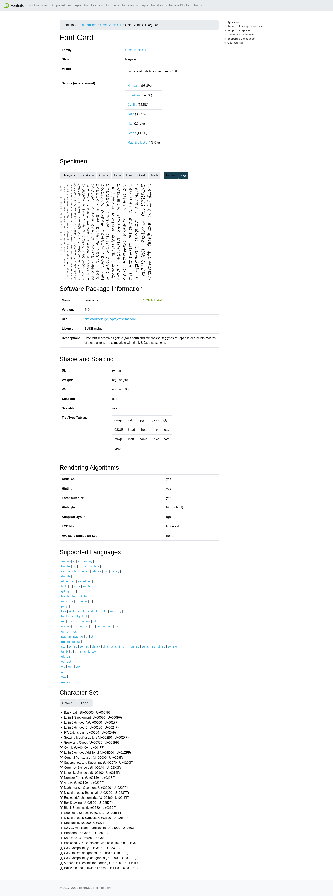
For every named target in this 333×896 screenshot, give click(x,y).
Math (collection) (139, 142)
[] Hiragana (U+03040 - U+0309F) (84, 832)
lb (67, 616)
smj (117, 646)
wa (63, 666)
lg (78, 616)
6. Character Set (234, 42)
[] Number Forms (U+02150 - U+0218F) (87, 777)
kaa (63, 611)
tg (62, 651)
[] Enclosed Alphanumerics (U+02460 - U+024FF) (94, 797)
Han (130, 123)
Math (154, 175)
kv (105, 611)
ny (116, 626)
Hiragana (134, 85)
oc (63, 631)
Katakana (134, 95)
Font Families (38, 5)
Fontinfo (17, 5)
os (75, 631)
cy (117, 571)
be (69, 566)
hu (86, 596)
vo (63, 661)
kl (84, 611)
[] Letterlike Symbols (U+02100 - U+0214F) (90, 772)
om (69, 631)
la (62, 616)
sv (169, 646)
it (90, 601)
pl (87, 636)
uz (68, 656)
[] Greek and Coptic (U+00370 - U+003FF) (89, 742)
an (79, 561)
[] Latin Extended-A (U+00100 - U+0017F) (89, 722)
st (158, 646)
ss (153, 646)
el (62, 581)
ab (69, 561)
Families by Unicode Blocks (170, 5)
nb (69, 626)
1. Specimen (232, 22)
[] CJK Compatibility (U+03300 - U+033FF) (90, 848)
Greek (132, 133)
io (81, 601)
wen (70, 666)
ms (88, 621)
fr (79, 586)
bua (96, 566)
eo (73, 581)
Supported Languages (66, 5)
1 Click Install (152, 300)
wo (78, 666)
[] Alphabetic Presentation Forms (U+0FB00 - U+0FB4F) (99, 863)
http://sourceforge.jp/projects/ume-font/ (110, 319)
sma (110, 646)
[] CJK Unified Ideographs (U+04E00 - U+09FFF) (94, 853)
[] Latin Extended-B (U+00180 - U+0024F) (89, 727)
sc (70, 646)
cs (99, 571)
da (63, 576)
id (67, 601)
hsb (74, 596)
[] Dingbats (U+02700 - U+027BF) (84, 822)
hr (68, 596)
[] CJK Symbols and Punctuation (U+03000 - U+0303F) (98, 827)
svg (183, 175)
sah (63, 646)
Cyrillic (132, 104)
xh (63, 671)
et (84, 581)
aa (63, 561)
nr (103, 626)
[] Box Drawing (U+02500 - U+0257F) (86, 802)
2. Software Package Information (244, 26)
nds (75, 626)
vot (69, 661)
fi (62, 586)
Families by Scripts (135, 5)
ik (77, 601)
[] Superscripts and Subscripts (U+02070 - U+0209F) (96, 762)
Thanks (197, 5)
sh (93, 646)
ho (63, 596)
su (163, 646)
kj (74, 611)
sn (132, 646)
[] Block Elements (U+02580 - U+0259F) (88, 807)
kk (79, 611)
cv (112, 571)
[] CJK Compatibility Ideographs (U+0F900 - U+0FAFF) (98, 858)
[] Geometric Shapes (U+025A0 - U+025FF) (90, 812)
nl (87, 626)
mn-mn (79, 621)
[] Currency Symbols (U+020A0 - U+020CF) (90, 767)
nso (109, 626)
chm (81, 571)
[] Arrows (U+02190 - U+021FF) (82, 782)
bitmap (171, 175)
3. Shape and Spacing (237, 30)
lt (86, 616)
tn (76, 651)
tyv (94, 651)
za (63, 681)
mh (70, 621)
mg (63, 621)
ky (119, 611)
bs (90, 566)
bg (74, 566)
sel (82, 646)
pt (92, 636)
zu (68, 681)
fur (84, 586)
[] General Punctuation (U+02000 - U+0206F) (91, 757)
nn (92, 626)
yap (63, 676)
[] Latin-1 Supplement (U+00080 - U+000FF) (91, 717)
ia (62, 601)
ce (68, 571)
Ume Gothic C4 (110, 25)
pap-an (66, 636)
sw (175, 646)
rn (68, 641)
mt (94, 621)
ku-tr (91, 611)
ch (74, 571)
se (75, 646)
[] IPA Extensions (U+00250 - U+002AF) (88, 732)
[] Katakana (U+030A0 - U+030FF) (84, 837)
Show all (68, 703)
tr (80, 651)
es (79, 581)
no (98, 626)
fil (66, 586)
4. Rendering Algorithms (239, 34)
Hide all (85, 703)
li (83, 616)
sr (148, 646)
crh (94, 571)
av (85, 561)
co (87, 571)
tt (89, 651)
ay (90, 561)
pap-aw (78, 636)
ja (62, 606)
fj (70, 586)
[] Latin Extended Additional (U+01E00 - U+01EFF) (95, 752)
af (74, 561)
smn (125, 646)
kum (99, 611)
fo (75, 586)
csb (106, 571)
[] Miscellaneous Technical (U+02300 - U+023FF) (94, 792)
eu (90, 581)
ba (63, 566)
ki (70, 611)
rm (63, 641)
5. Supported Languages (239, 38)
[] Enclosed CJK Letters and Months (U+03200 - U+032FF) (100, 842)
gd (63, 591)
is (86, 601)
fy (89, 586)
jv (67, 606)
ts (84, 651)
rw (78, 641)
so (137, 646)
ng (82, 626)
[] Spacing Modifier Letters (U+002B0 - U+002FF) (94, 737)
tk (67, 651)
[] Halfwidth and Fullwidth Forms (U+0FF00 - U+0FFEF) (99, 868)
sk (98, 646)
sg (87, 646)
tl (71, 651)
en (68, 581)
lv (91, 616)
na (63, 626)
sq (143, 646)
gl (68, 591)
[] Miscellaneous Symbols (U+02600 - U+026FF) (94, 817)
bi (80, 566)
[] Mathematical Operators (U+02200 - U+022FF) (94, 787)
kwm (113, 611)
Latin (131, 114)
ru (73, 641)
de (69, 576)
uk (63, 656)
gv (73, 591)
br (84, 566)
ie (72, 601)
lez (73, 616)
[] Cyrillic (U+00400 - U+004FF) (82, 747)
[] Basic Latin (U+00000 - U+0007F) (85, 712)
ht (80, 596)
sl (104, 646)
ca (63, 571)
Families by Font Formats (101, 5)
